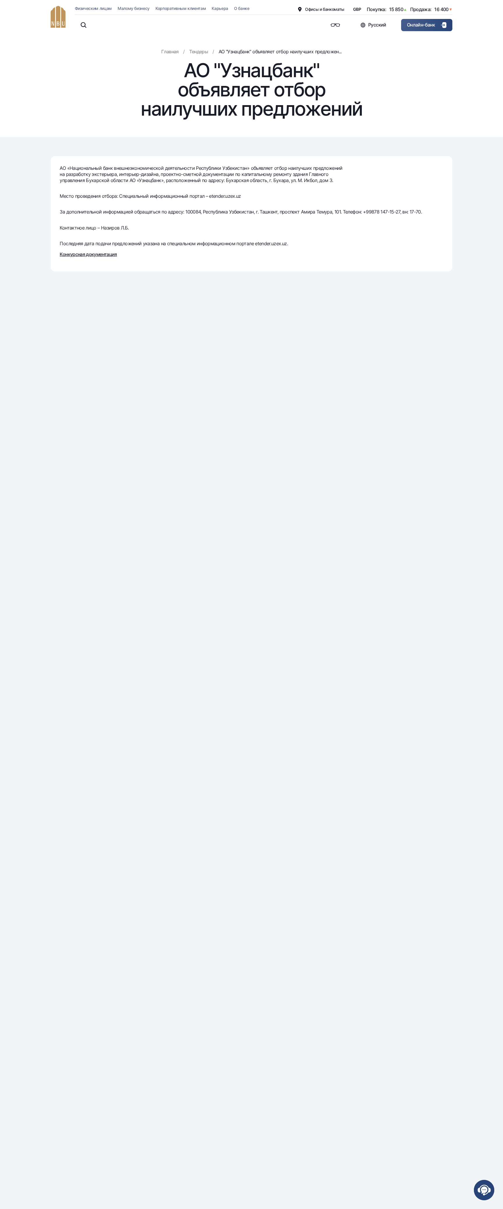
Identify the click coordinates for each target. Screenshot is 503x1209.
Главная (170, 51)
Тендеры (198, 51)
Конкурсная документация (88, 254)
